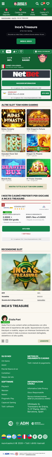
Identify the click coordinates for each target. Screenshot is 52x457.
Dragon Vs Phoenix (34, 154)
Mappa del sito (8, 377)
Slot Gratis (32, 13)
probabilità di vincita (30, 454)
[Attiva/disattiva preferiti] (48, 4)
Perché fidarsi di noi (10, 369)
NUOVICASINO (6, 18)
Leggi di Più (44, 341)
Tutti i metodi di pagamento (39, 363)
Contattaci (6, 373)
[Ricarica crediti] (8, 51)
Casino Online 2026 (20, 13)
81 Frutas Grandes (34, 179)
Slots (14, 18)
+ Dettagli (26, 234)
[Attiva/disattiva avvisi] (37, 4)
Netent (4, 394)
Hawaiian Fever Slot (10, 154)
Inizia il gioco (26, 41)
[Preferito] (21, 51)
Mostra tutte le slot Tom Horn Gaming (26, 187)
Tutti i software (8, 406)
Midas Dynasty (8, 129)
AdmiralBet (41, 300)
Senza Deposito (6, 13)
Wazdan (5, 390)
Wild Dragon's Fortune (36, 129)
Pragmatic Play (8, 398)
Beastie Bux (6, 179)
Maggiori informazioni (26, 83)
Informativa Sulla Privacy (38, 388)
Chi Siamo (6, 361)
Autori (4, 365)
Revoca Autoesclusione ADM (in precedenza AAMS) (39, 397)
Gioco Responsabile (36, 392)
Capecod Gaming (9, 402)
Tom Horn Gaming (26, 31)
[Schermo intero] (3, 51)
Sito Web (45, 93)
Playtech (5, 386)
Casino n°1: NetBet (44, 13)
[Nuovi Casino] (20, 3)
